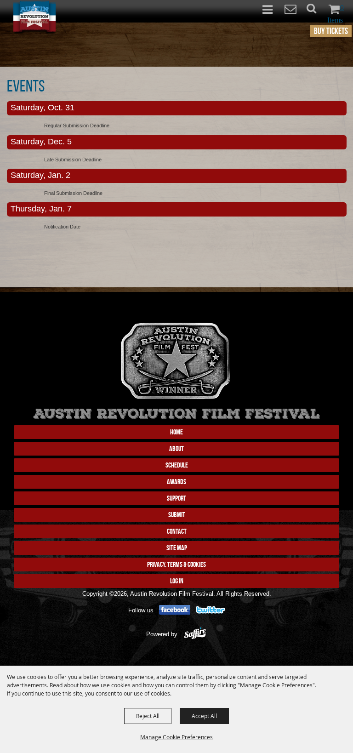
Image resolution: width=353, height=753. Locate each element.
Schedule (176, 465)
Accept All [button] (204, 715)
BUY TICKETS (331, 31)
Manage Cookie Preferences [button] (176, 737)
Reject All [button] (147, 715)
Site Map (176, 548)
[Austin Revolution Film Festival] (34, 18)
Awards (176, 481)
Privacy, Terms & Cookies (176, 564)
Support (176, 498)
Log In (176, 581)
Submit (176, 515)
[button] (316, 11)
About (176, 448)
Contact (177, 531)
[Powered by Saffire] (195, 634)
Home (176, 432)
